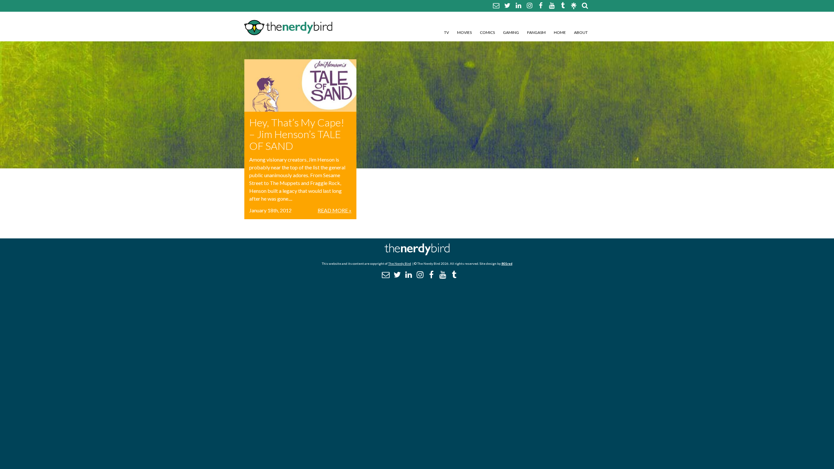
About (581, 32)
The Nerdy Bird (399, 263)
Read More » (335, 210)
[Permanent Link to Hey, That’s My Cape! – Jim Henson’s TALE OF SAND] (300, 85)
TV (446, 32)
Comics (487, 32)
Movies (464, 32)
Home (560, 32)
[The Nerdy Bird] (417, 253)
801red (506, 263)
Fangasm (536, 32)
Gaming (511, 32)
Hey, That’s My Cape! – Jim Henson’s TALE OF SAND (296, 134)
